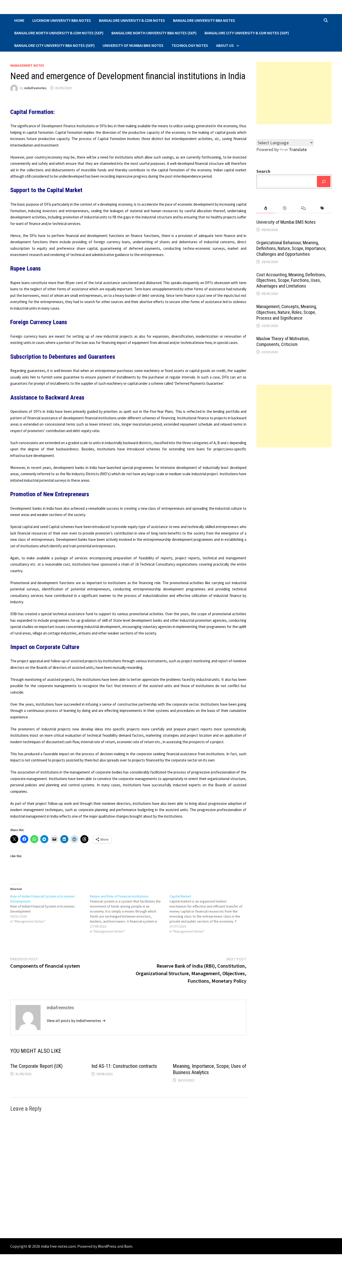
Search (263, 171)
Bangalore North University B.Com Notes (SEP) (58, 32)
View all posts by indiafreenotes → (76, 1020)
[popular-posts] (265, 208)
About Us (225, 45)
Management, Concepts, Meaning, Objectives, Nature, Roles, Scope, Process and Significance (286, 312)
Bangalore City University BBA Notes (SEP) (54, 45)
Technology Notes (190, 45)
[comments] (303, 208)
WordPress (107, 1246)
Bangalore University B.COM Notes (132, 20)
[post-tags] (322, 208)
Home (19, 20)
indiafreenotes (35, 88)
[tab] (265, 208)
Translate (298, 149)
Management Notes (27, 65)
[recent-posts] (284, 208)
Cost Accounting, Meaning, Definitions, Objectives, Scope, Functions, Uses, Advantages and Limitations (291, 280)
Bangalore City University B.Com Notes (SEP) (247, 32)
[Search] (323, 181)
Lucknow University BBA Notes (61, 20)
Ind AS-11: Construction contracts (124, 1066)
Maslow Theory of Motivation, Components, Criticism (282, 341)
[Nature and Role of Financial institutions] (129, 914)
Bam (128, 1246)
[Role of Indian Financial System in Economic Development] (50, 909)
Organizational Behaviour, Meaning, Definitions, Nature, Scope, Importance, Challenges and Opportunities (291, 248)
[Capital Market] (209, 914)
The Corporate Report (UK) (36, 1066)
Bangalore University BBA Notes (204, 20)
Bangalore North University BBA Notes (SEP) (154, 32)
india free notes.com (58, 1246)
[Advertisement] (294, 93)
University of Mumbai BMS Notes (133, 45)
